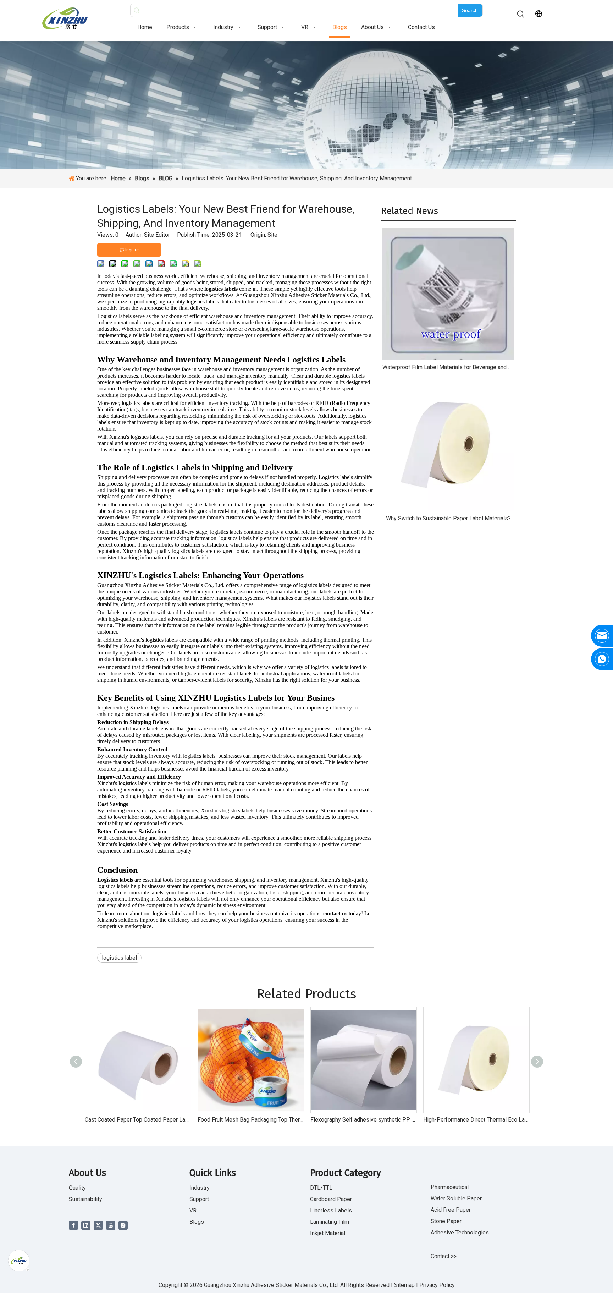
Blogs (196, 1221)
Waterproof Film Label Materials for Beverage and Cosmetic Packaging (448, 367)
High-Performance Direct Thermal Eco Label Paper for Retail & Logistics (476, 1119)
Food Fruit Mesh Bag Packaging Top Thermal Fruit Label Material (250, 1119)
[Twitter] (98, 1225)
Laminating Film (329, 1221)
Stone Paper (446, 1221)
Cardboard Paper (331, 1199)
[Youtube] (110, 1225)
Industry (199, 1187)
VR (193, 1210)
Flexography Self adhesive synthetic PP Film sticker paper (363, 1119)
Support (199, 1199)
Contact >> (444, 1256)
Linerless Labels (331, 1210)
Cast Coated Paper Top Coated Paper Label (137, 1119)
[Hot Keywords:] (520, 14)
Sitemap (405, 1285)
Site (272, 234)
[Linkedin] (85, 1225)
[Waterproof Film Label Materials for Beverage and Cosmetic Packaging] (448, 294)
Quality (77, 1187)
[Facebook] (73, 1225)
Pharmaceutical (450, 1187)
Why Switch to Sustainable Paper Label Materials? (448, 518)
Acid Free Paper (451, 1209)
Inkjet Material (327, 1233)
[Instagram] (123, 1225)
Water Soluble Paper (456, 1198)
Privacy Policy (437, 1285)
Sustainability (85, 1199)
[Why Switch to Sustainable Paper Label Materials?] (448, 445)
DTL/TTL (321, 1187)
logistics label (119, 957)
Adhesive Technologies (460, 1232)
